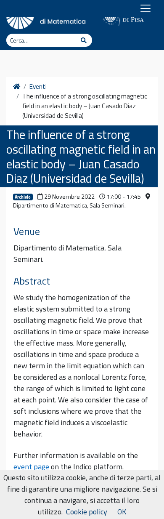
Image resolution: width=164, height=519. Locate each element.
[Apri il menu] (145, 8)
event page (31, 466)
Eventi (38, 86)
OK (121, 511)
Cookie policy (86, 511)
